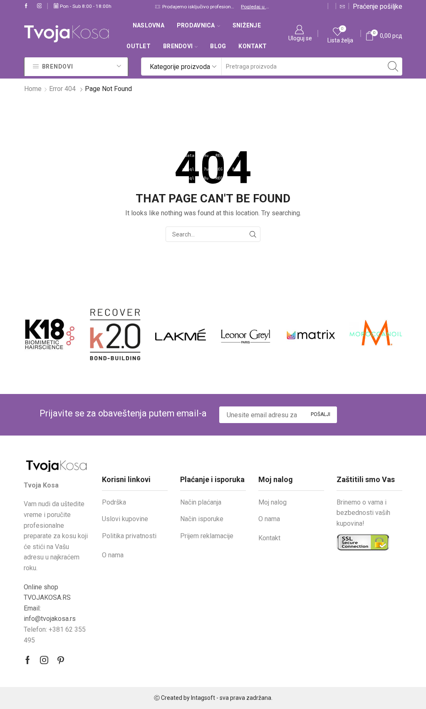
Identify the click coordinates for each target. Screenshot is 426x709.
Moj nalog (272, 502)
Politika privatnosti (129, 536)
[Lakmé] (135, 334)
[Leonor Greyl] (200, 334)
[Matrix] (265, 334)
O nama (113, 555)
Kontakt (252, 46)
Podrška (114, 502)
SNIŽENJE (247, 25)
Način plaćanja (200, 502)
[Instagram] (39, 6)
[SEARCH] (252, 234)
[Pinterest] (61, 660)
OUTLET (138, 46)
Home (33, 89)
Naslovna (148, 25)
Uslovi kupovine (125, 519)
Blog (218, 46)
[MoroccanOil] (331, 334)
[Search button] (393, 66)
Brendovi (178, 46)
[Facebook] (26, 6)
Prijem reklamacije (206, 536)
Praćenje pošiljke (377, 6)
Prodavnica (196, 25)
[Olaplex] (395, 334)
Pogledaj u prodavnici (255, 7)
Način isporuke (201, 519)
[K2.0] (70, 334)
